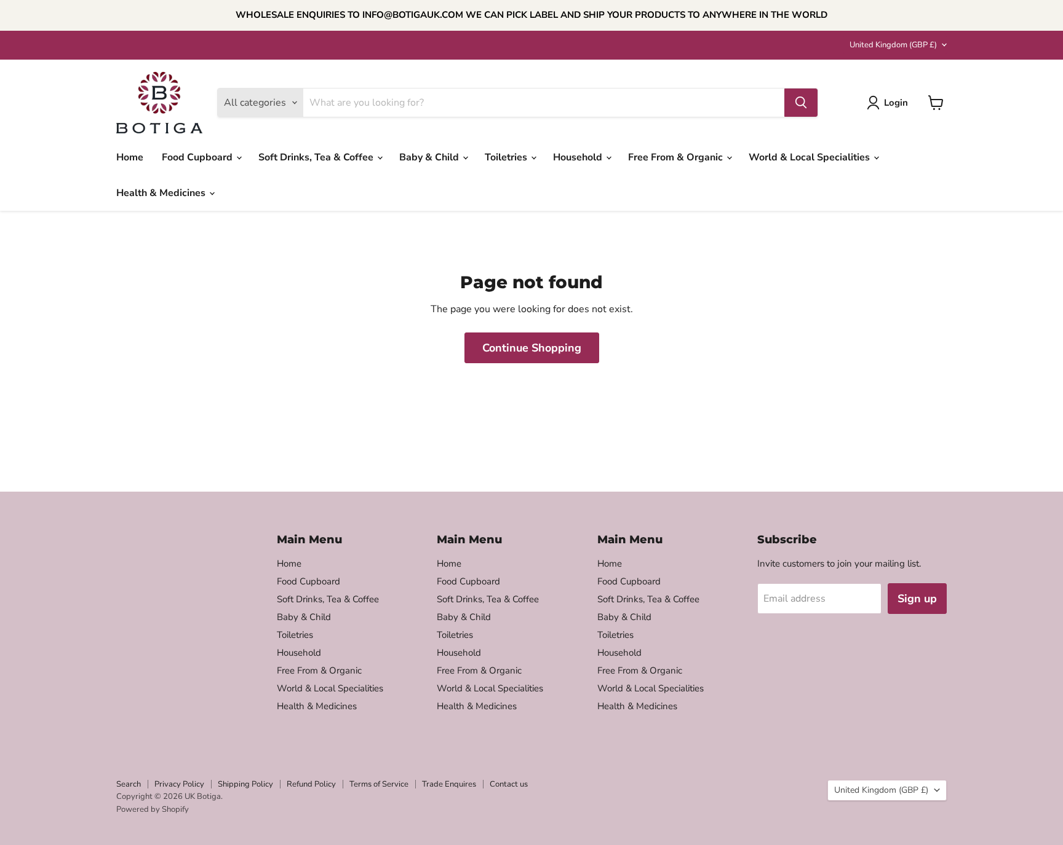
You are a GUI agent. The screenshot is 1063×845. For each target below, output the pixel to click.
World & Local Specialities (810, 157)
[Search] (801, 102)
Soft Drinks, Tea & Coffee (317, 157)
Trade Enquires (449, 784)
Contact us (509, 784)
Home (129, 157)
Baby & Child (430, 157)
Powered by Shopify (152, 809)
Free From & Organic (676, 157)
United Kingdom (893, 44)
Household (579, 157)
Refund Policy (311, 784)
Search (128, 784)
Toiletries (507, 157)
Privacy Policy (179, 784)
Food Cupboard (198, 157)
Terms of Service (378, 784)
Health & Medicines (162, 193)
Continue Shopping (531, 347)
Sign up (917, 598)
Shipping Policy (245, 784)
